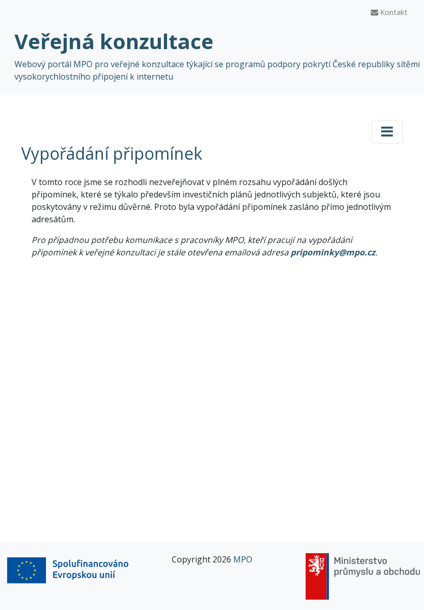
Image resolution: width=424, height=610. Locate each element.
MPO (242, 559)
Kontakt (392, 12)
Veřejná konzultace (114, 41)
